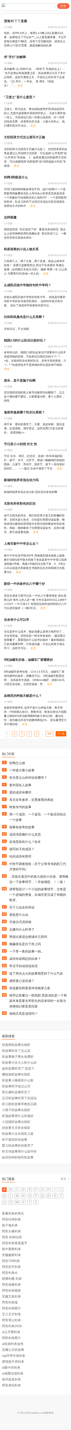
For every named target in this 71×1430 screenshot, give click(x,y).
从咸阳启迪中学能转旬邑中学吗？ (27, 285)
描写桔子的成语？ (22, 849)
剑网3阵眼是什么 (16, 177)
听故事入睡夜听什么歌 (18, 1080)
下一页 (60, 733)
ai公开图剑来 (11, 1332)
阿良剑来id (9, 1272)
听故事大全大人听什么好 (19, 1062)
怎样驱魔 (10, 217)
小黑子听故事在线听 (16, 1110)
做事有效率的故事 (22, 827)
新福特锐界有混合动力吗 (21, 480)
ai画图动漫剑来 (12, 1373)
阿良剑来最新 (11, 1290)
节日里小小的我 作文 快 (20, 444)
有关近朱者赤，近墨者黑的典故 (31, 799)
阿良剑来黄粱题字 (14, 1243)
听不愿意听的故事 (14, 1139)
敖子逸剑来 (10, 1225)
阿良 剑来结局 (12, 1237)
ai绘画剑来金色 (12, 1343)
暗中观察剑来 (11, 1249)
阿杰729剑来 (11, 1261)
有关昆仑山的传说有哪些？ (28, 777)
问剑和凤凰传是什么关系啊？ (24, 317)
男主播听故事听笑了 (16, 1092)
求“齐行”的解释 (15, 57)
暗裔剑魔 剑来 (12, 1278)
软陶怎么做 (17, 763)
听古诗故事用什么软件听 (19, 1151)
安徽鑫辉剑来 (11, 1255)
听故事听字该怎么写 (16, 1086)
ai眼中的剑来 (11, 1367)
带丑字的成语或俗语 (23, 966)
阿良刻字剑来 (11, 1266)
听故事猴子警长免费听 (18, 1056)
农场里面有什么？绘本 (25, 841)
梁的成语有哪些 (20, 792)
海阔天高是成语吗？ (23, 1013)
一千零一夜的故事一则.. (25, 951)
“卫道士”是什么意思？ (20, 97)
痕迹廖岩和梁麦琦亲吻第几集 (29, 988)
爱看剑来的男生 (13, 1213)
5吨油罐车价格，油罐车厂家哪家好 (28, 659)
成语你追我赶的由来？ (25, 958)
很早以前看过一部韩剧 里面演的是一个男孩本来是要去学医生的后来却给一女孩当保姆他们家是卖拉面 (38, 1001)
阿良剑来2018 (12, 1326)
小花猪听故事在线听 (16, 1122)
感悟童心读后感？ (22, 980)
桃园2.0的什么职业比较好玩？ (25, 340)
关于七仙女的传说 (22, 907)
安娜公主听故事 (13, 1349)
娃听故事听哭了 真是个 (18, 1068)
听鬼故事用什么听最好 (18, 1116)
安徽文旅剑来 (11, 1296)
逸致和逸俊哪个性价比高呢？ (24, 412)
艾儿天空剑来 (11, 1314)
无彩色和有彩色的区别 (20, 503)
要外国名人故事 (20, 785)
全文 (20, 85)
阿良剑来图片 (11, 1308)
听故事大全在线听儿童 (18, 1133)
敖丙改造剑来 (11, 1379)
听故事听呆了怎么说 (16, 1050)
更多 (63, 1178)
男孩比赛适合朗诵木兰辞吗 (28, 936)
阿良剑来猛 (10, 1302)
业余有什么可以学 (16, 619)
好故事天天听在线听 (16, 1127)
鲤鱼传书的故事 (20, 807)
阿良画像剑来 (11, 1284)
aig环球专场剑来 (13, 1355)
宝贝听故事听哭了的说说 (19, 1098)
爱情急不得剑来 (13, 1361)
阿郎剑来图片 (11, 1338)
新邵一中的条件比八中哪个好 (24, 583)
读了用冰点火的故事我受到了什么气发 (36, 973)
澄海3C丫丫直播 (15, 21)
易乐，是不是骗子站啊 (20, 380)
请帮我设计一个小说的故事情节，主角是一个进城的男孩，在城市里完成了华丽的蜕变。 (37, 895)
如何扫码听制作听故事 (18, 1157)
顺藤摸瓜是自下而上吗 (25, 944)
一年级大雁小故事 (22, 770)
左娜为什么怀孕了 (22, 929)
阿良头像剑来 (11, 1231)
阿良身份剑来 (11, 1385)
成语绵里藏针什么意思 (25, 834)
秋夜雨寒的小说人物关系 (21, 249)
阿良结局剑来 (11, 1219)
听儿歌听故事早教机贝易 (19, 1104)
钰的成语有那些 (20, 856)
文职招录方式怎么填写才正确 (24, 137)
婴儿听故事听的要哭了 (18, 1145)
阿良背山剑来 (11, 1320)
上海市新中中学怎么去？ (21, 543)
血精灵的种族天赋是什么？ (23, 695)
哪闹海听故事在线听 (16, 1074)
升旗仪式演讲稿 (20, 922)
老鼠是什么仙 (18, 914)
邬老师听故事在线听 (16, 1044)
